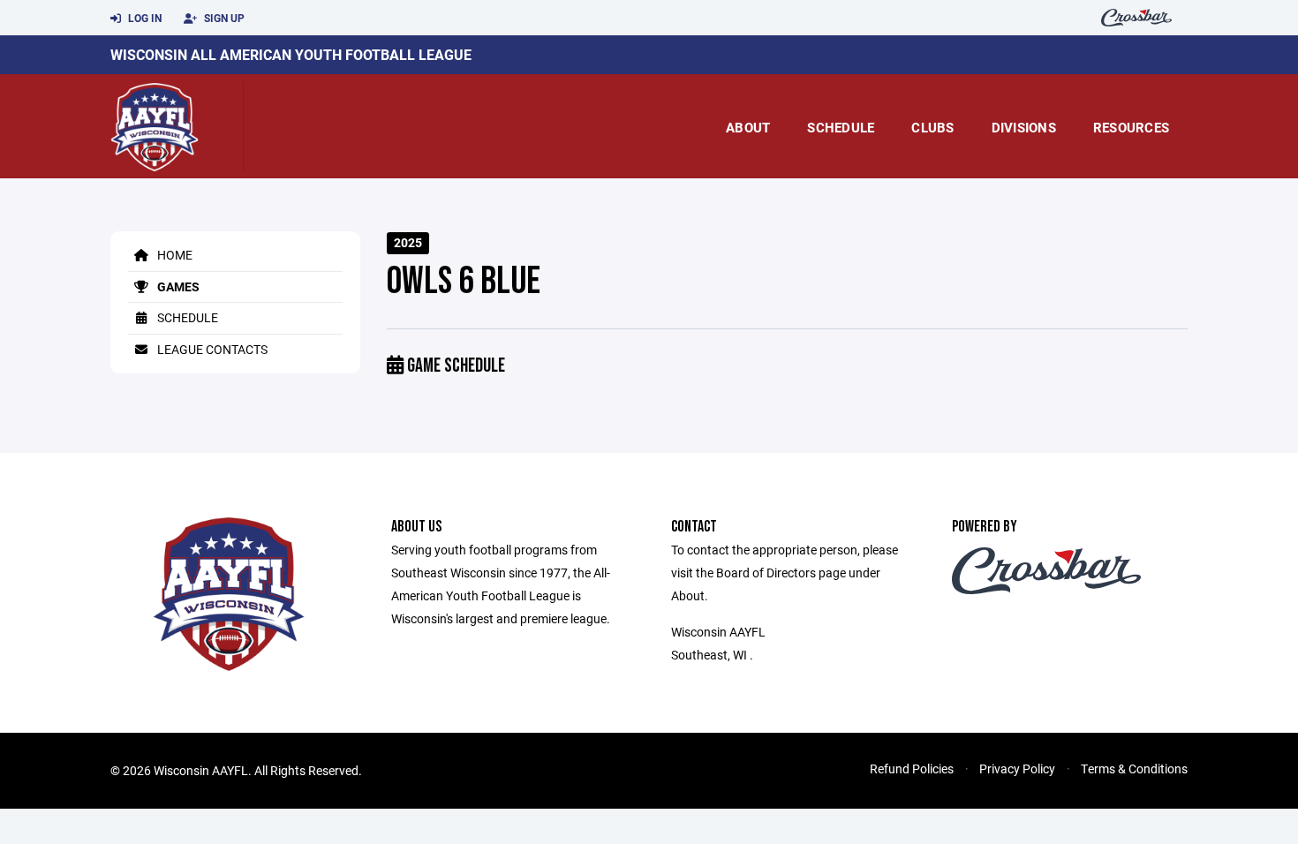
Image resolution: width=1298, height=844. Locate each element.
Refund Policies (912, 768)
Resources (1131, 127)
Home (173, 254)
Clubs (932, 127)
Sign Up (223, 18)
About (748, 127)
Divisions (1024, 127)
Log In (143, 18)
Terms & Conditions (1134, 768)
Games (177, 286)
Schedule (840, 127)
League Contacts (211, 349)
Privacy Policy (1017, 768)
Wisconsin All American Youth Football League (291, 54)
